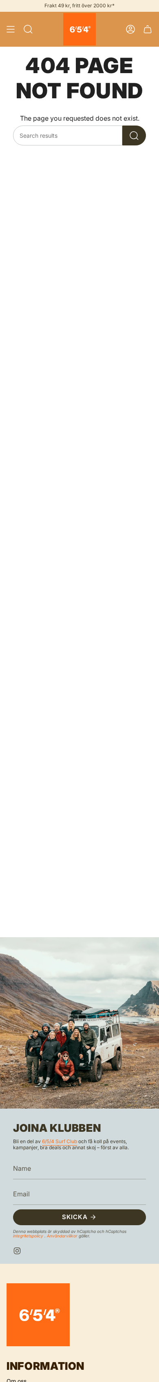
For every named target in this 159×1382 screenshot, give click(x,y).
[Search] (134, 135)
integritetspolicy (28, 1235)
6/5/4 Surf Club (59, 1141)
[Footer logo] (38, 1314)
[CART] (147, 29)
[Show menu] (10, 29)
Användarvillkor (63, 1235)
